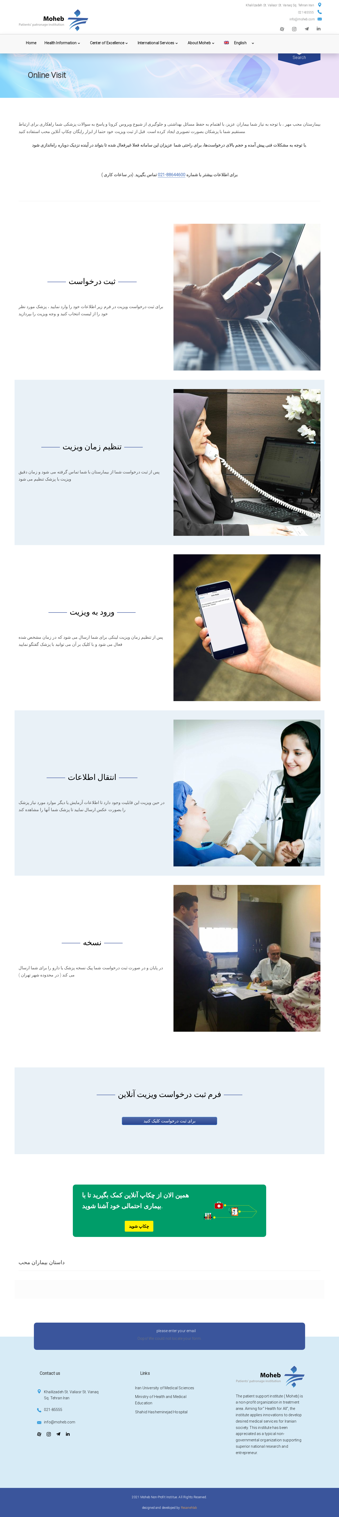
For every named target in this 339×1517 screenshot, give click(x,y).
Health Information (60, 43)
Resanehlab (189, 1508)
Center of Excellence (107, 43)
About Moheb (199, 43)
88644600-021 (171, 174)
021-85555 (306, 12)
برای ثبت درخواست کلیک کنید (169, 1120)
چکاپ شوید (139, 1226)
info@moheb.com (302, 19)
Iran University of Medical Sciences (164, 1388)
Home (31, 43)
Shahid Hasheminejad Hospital (161, 1412)
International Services (156, 43)
